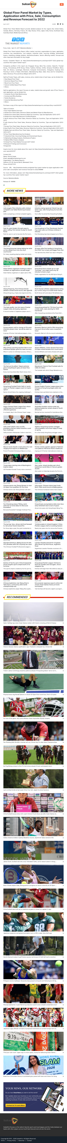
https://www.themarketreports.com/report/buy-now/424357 (43, 105)
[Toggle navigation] (62, 4)
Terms (3, 1140)
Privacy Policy (11, 1140)
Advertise (21, 1140)
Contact (29, 1140)
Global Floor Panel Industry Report (14, 51)
